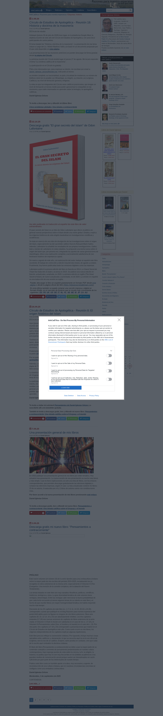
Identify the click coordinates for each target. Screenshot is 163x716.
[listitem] (81, 351)
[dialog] (81, 358)
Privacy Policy (94, 395)
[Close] (120, 320)
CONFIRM (65, 388)
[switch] (109, 355)
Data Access (81, 395)
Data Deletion (69, 395)
